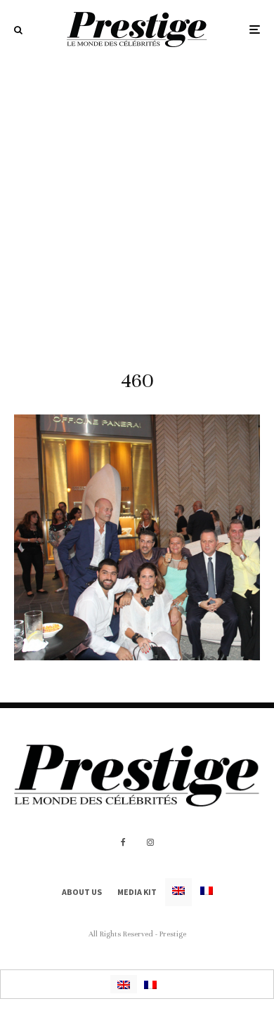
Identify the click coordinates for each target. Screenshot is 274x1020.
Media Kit (137, 892)
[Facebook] (123, 842)
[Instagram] (150, 842)
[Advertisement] (137, 203)
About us (82, 892)
